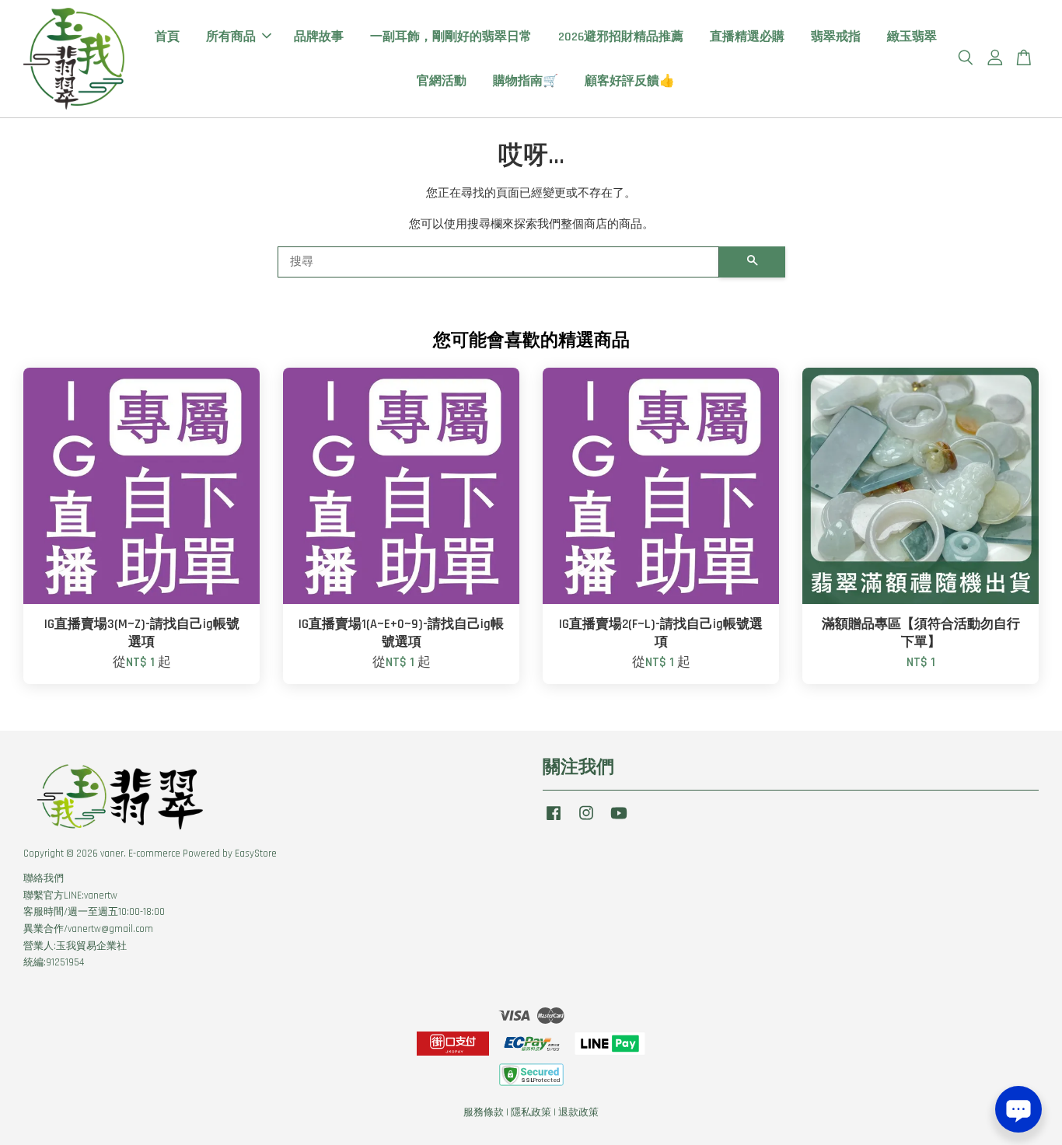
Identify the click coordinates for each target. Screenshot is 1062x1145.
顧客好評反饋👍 (630, 81)
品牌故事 (319, 37)
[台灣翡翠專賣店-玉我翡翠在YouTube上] (619, 821)
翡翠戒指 (836, 37)
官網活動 (441, 81)
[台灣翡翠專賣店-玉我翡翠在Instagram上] (586, 821)
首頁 (167, 37)
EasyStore (256, 853)
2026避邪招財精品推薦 (620, 37)
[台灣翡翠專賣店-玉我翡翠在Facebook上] (553, 821)
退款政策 (578, 1112)
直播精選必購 (747, 37)
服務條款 (483, 1112)
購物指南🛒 (525, 81)
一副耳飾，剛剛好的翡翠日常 (451, 37)
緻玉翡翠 (912, 37)
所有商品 (231, 37)
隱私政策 (531, 1112)
